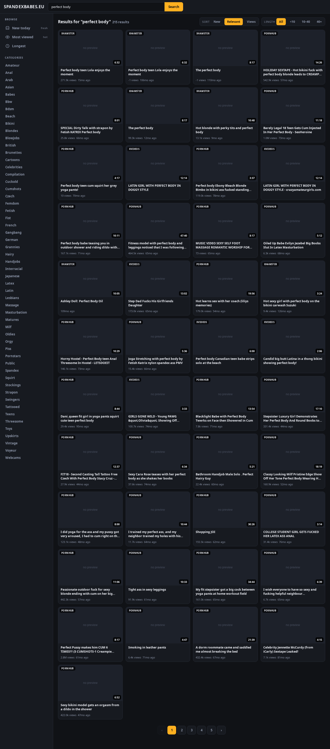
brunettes (13, 152)
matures (12, 319)
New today (30, 28)
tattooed (12, 407)
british (10, 145)
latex (9, 283)
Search (173, 7)
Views (251, 22)
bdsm (9, 109)
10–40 (306, 22)
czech (9, 196)
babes (10, 94)
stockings (13, 385)
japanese (12, 276)
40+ (319, 22)
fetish (10, 210)
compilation (15, 174)
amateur (12, 65)
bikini (9, 123)
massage (12, 305)
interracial (13, 269)
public (10, 363)
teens (9, 414)
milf (8, 327)
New (217, 22)
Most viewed (30, 37)
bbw (8, 102)
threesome (14, 421)
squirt (10, 378)
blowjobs (12, 138)
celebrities (13, 167)
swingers (12, 399)
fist (8, 218)
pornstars (13, 356)
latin (9, 290)
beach (10, 116)
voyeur (10, 450)
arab (9, 80)
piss (8, 349)
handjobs (12, 261)
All (281, 22)
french (10, 225)
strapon (11, 392)
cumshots (13, 189)
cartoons (12, 160)
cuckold (11, 181)
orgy (9, 341)
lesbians (12, 298)
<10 (292, 22)
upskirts (11, 436)
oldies (10, 334)
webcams (13, 458)
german (11, 240)
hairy (9, 254)
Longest (19, 46)
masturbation (16, 312)
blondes (11, 131)
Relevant (233, 22)
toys (8, 428)
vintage (11, 443)
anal (9, 72)
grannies (12, 247)
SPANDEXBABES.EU (24, 6)
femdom (12, 203)
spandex (12, 370)
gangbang (13, 232)
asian (9, 87)
